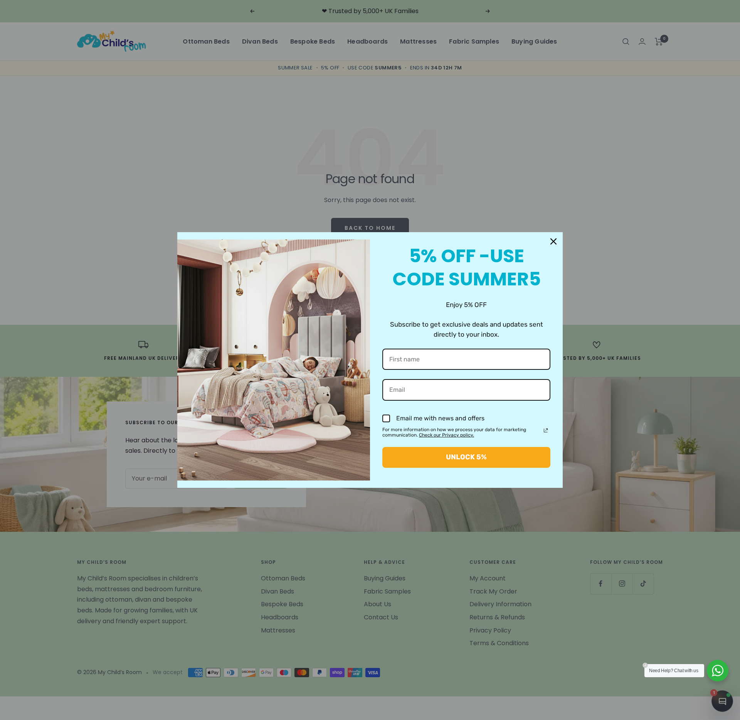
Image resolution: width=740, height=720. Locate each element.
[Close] (553, 241)
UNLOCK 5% (466, 457)
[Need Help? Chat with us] (717, 670)
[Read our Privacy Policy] (545, 430)
